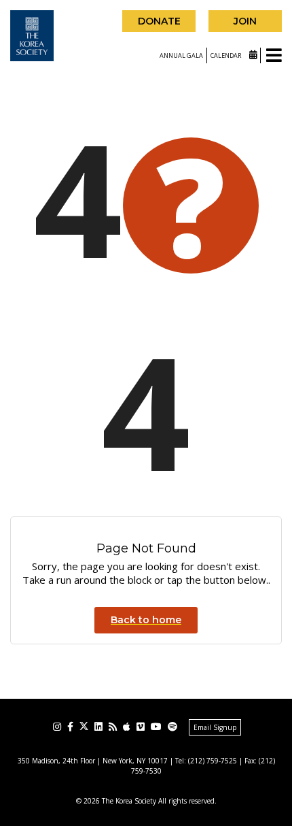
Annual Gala (181, 55)
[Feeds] (113, 726)
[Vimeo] (140, 726)
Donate (159, 21)
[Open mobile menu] (274, 56)
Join (245, 21)
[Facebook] (70, 726)
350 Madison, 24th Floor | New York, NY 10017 (93, 760)
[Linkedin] (98, 726)
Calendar (226, 55)
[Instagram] (57, 726)
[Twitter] (83, 726)
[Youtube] (156, 726)
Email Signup (215, 727)
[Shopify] (172, 726)
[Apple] (126, 726)
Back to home (146, 620)
